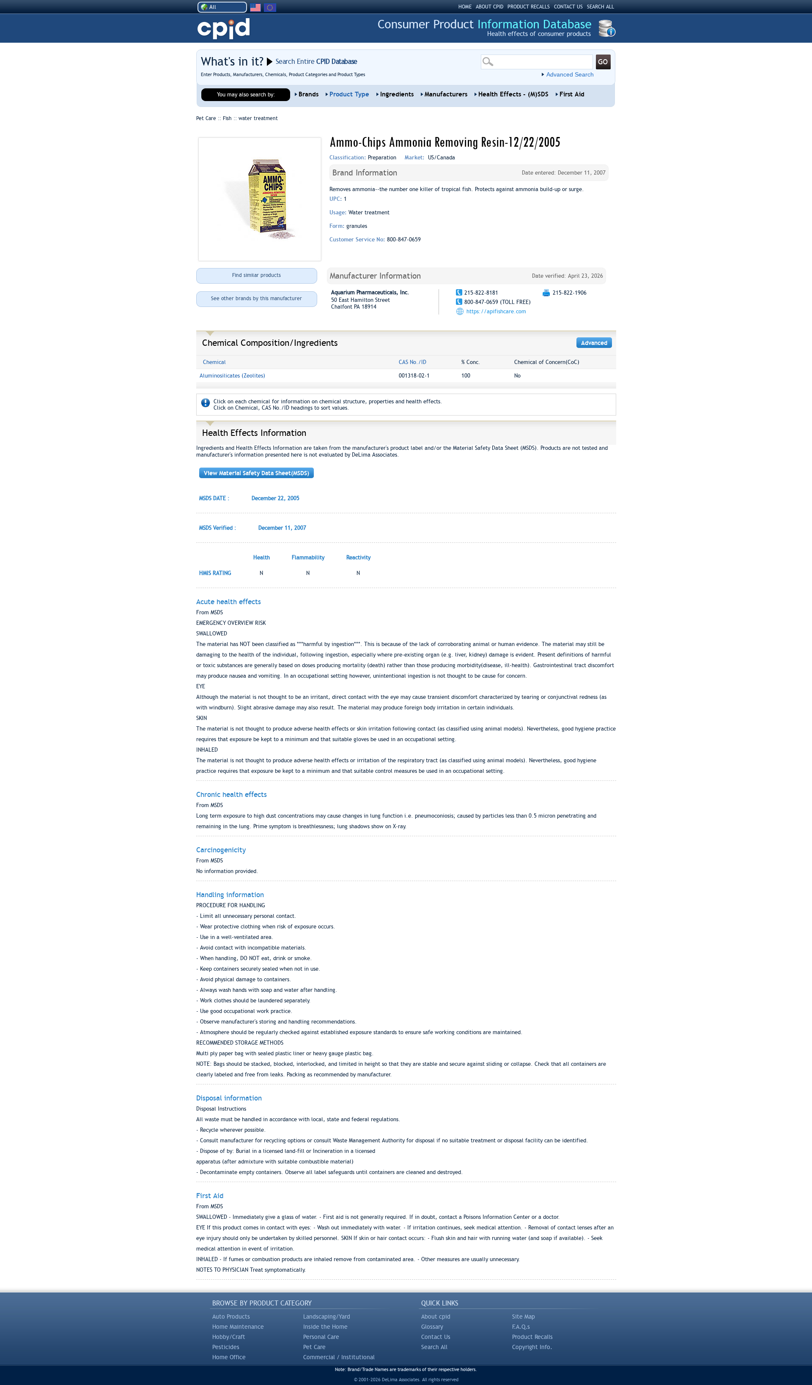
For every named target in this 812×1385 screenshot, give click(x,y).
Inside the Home (325, 1326)
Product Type (349, 94)
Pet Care (314, 1347)
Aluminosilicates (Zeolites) (232, 375)
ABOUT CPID (489, 7)
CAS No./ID (412, 362)
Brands (308, 94)
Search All (434, 1347)
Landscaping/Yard (326, 1316)
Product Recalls (532, 1336)
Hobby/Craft (228, 1336)
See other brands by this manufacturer (256, 298)
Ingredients (397, 94)
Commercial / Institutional (339, 1357)
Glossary (432, 1326)
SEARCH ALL (600, 7)
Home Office (229, 1357)
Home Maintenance (238, 1326)
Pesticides (225, 1347)
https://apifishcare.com (496, 311)
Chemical (214, 362)
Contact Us (435, 1336)
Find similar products (256, 275)
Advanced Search (570, 74)
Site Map (523, 1316)
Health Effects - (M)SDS (513, 94)
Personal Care (321, 1336)
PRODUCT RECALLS (529, 7)
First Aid (572, 94)
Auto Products (231, 1316)
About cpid (435, 1316)
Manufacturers (446, 94)
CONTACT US (568, 7)
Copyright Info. (532, 1347)
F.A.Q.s (521, 1326)
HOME (465, 7)
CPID (223, 29)
